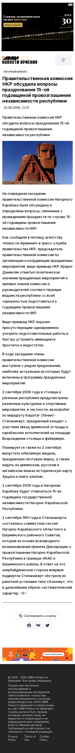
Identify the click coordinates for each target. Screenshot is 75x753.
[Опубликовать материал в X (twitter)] (47, 625)
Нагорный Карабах (15, 71)
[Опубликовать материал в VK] (38, 625)
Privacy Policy (13, 738)
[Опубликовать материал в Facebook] (29, 625)
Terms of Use (30, 738)
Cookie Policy (44, 738)
